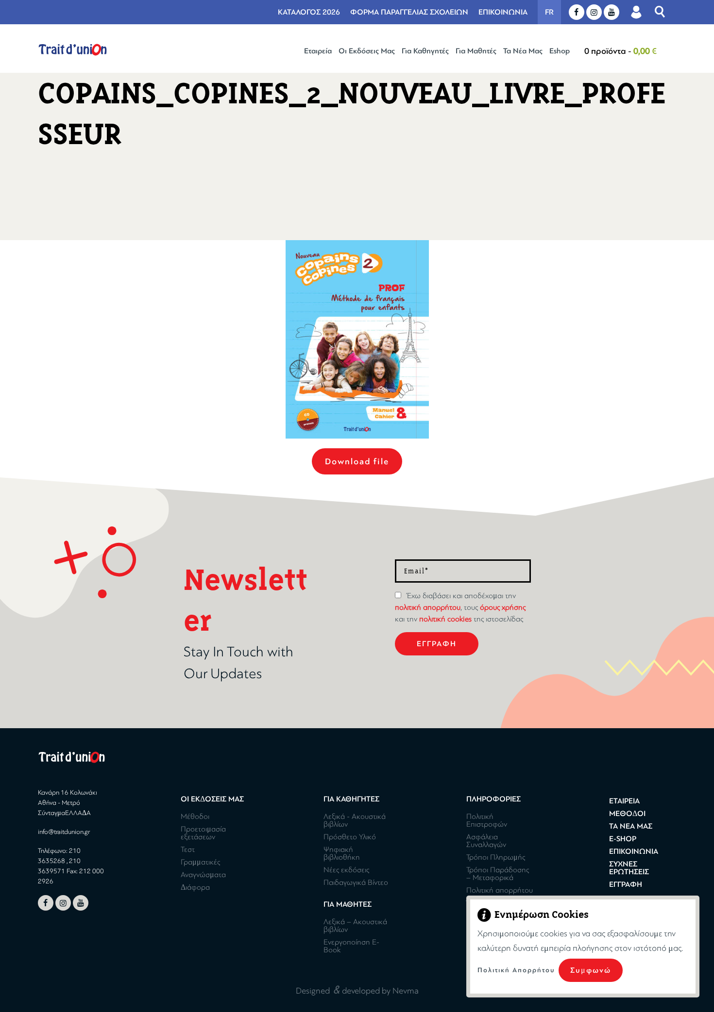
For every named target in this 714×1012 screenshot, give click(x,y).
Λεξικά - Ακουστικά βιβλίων (354, 820)
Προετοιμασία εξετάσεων (203, 833)
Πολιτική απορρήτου (499, 890)
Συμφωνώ (590, 970)
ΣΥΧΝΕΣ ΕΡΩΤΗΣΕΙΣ (629, 868)
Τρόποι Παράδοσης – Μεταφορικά (497, 873)
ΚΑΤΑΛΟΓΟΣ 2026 (309, 12)
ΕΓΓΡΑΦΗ (625, 884)
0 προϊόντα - (620, 51)
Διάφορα (195, 887)
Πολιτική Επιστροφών (486, 820)
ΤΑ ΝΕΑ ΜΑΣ (630, 826)
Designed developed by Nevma (357, 989)
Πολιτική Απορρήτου (516, 970)
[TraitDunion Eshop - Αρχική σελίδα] (72, 49)
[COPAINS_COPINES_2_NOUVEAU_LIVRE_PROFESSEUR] (357, 339)
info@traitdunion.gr (64, 832)
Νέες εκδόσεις (346, 869)
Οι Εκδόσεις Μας (367, 51)
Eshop (559, 51)
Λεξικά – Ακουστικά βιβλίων (355, 925)
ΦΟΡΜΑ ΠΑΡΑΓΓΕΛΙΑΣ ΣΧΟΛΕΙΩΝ (409, 12)
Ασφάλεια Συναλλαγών (486, 840)
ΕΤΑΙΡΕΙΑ (624, 801)
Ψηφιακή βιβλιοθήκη (341, 853)
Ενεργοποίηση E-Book (351, 946)
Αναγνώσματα (203, 874)
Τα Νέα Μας (523, 51)
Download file (357, 461)
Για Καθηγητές (425, 51)
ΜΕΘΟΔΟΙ (627, 813)
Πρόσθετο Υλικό (349, 836)
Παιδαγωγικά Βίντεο (355, 882)
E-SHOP (622, 839)
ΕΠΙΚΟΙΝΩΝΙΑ (502, 12)
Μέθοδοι (195, 816)
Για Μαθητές (476, 51)
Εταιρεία (318, 51)
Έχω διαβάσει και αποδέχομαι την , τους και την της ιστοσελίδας (460, 607)
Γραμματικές (200, 862)
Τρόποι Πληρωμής (495, 857)
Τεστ (188, 849)
